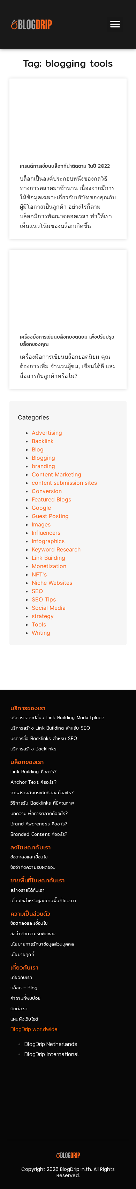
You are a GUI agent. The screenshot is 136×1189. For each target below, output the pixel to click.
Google (41, 507)
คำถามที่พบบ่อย (25, 998)
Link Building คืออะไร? (33, 771)
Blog (38, 449)
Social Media (49, 607)
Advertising (47, 432)
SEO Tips (44, 599)
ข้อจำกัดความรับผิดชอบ (32, 867)
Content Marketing (56, 474)
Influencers (46, 532)
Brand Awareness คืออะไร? (39, 823)
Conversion (47, 491)
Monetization (49, 566)
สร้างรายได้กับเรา (27, 890)
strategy (43, 616)
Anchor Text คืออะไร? (33, 782)
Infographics (48, 541)
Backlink (43, 441)
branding (43, 466)
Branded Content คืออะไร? (39, 834)
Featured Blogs (51, 499)
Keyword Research (56, 549)
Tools (39, 624)
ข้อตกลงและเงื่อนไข (28, 856)
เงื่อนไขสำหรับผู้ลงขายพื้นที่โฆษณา (43, 900)
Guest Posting (50, 516)
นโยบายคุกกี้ (22, 954)
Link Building (48, 557)
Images (41, 524)
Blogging (43, 457)
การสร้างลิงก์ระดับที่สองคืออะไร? (42, 792)
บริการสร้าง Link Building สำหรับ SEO (50, 727)
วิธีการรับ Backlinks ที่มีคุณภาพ (42, 802)
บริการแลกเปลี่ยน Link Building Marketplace (57, 717)
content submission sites (64, 482)
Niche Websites (52, 582)
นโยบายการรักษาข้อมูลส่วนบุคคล (42, 943)
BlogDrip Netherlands (50, 1043)
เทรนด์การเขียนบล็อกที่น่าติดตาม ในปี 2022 (65, 166)
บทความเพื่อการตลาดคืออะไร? (39, 813)
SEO (37, 591)
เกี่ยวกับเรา (21, 977)
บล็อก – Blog (23, 987)
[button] (115, 24)
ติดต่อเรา (19, 1008)
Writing (41, 632)
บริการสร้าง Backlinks (33, 748)
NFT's (39, 574)
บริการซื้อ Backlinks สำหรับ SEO (43, 738)
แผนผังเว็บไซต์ (24, 1018)
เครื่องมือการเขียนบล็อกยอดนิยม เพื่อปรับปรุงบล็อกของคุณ (67, 340)
